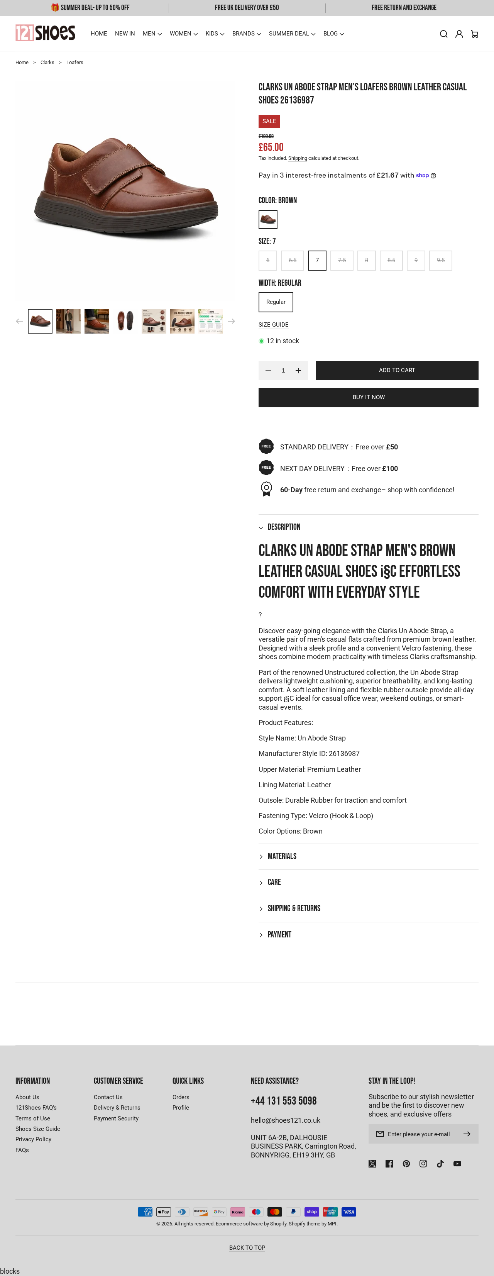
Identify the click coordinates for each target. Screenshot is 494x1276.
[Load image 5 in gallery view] (154, 321)
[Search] (444, 34)
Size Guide (274, 324)
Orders (181, 1097)
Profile (181, 1107)
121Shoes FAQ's (36, 1107)
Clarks (47, 62)
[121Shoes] (45, 33)
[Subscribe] (469, 1134)
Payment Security (116, 1118)
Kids (212, 33)
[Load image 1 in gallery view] (40, 321)
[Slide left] (19, 321)
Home (22, 62)
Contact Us (108, 1097)
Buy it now (369, 397)
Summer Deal (289, 33)
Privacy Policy (33, 1139)
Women (180, 33)
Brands (243, 33)
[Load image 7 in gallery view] (210, 321)
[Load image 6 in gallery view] (182, 321)
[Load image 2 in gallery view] (68, 321)
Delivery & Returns (117, 1107)
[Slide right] (231, 321)
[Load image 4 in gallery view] (125, 321)
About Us (27, 1097)
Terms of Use (32, 1118)
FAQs (22, 1150)
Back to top (247, 1247)
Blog (330, 33)
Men (149, 33)
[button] (152, 33)
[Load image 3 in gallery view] (97, 321)
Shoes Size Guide (37, 1128)
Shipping (297, 158)
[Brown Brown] (268, 219)
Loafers (74, 62)
